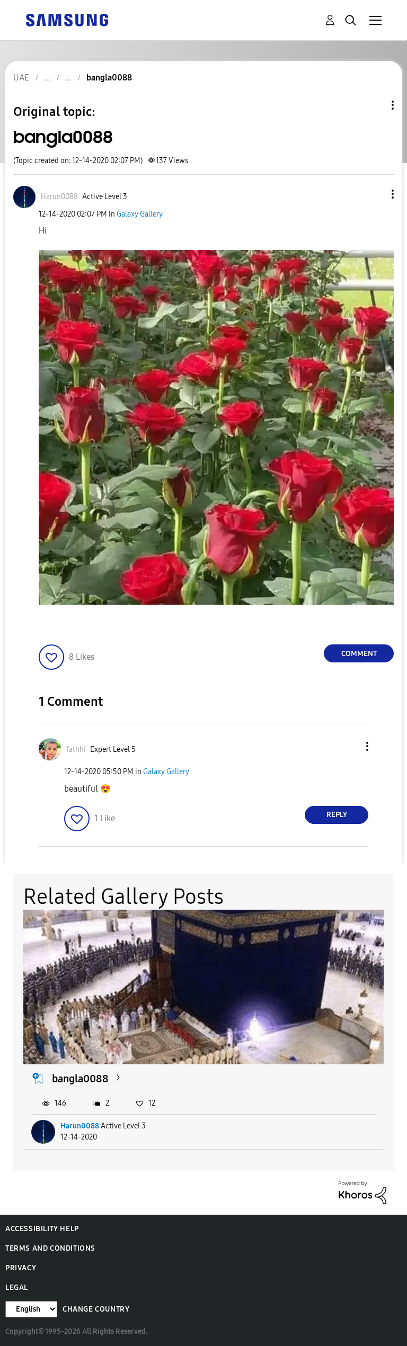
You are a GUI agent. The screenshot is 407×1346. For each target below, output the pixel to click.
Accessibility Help (42, 1228)
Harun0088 (79, 1125)
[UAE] (66, 19)
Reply (336, 814)
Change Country (96, 1309)
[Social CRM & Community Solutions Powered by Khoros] (362, 1192)
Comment (359, 653)
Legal (16, 1287)
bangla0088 (80, 1078)
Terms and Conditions (50, 1248)
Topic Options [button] (375, 105)
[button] (375, 194)
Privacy (20, 1267)
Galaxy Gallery (140, 214)
